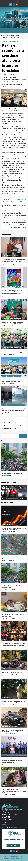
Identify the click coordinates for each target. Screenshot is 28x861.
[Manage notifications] (3, 857)
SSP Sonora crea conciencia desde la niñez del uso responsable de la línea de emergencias (14, 223)
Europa (3, 697)
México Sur (9, 286)
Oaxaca (14, 286)
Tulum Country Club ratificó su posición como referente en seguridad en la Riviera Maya (14, 791)
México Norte (10, 41)
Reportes (13, 469)
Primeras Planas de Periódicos (8, 610)
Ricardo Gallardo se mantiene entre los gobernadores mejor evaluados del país (13, 351)
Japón (6, 726)
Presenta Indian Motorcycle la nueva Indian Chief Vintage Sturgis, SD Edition (13, 673)
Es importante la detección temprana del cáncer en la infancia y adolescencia (14, 214)
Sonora (16, 41)
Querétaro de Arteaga (19, 404)
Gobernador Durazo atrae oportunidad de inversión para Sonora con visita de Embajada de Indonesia (13, 261)
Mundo (7, 697)
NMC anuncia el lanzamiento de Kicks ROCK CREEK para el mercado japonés (12, 730)
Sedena (4, 139)
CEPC (6, 205)
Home (2, 35)
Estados (4, 41)
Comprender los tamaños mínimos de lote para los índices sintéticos (14, 529)
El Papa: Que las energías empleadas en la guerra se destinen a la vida (14, 702)
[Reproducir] (3, 498)
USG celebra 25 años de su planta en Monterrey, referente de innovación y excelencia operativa (12, 760)
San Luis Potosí (17, 318)
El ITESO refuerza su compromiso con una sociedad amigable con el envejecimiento (14, 644)
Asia (3, 726)
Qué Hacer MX (20, 286)
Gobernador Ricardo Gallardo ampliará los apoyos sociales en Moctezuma (14, 380)
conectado (18, 426)
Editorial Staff (15, 74)
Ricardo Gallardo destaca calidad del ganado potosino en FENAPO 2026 (12, 323)
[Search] (25, 30)
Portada (9, 524)
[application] (14, 492)
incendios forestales (13, 205)
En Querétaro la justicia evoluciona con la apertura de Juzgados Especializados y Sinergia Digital (13, 410)
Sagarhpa (14, 145)
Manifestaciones (5, 469)
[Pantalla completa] (25, 498)
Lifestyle (4, 524)
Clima (3, 553)
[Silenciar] (22, 498)
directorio (15, 827)
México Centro (10, 404)
